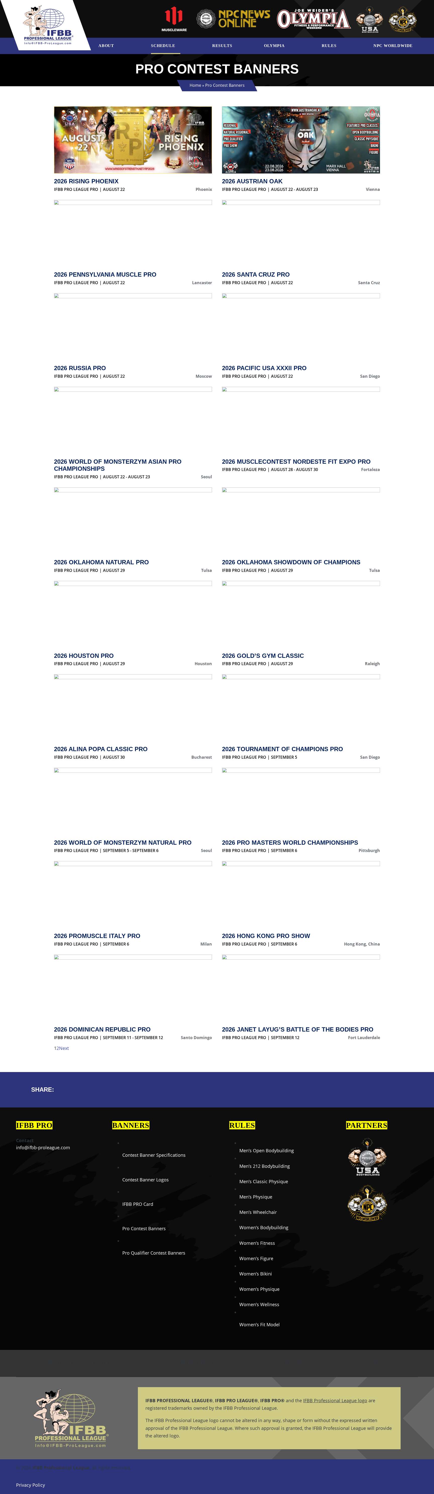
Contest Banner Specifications (154, 1155)
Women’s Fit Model (259, 1324)
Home (195, 85)
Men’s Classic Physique (263, 1181)
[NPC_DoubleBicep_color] (367, 1137)
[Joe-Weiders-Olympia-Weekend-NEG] (313, 10)
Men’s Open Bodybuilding (266, 1150)
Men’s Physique (255, 1197)
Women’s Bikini (255, 1274)
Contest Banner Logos (145, 1180)
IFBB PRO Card (137, 1204)
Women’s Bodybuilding (263, 1227)
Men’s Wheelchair (258, 1212)
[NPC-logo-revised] (233, 10)
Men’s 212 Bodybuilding (264, 1166)
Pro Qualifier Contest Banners (153, 1253)
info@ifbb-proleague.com (43, 1147)
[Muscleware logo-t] (174, 8)
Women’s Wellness (259, 1304)
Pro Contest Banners (144, 1228)
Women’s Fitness (257, 1243)
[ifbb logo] (48, 8)
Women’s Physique (259, 1289)
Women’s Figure (256, 1258)
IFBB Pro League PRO (76, 189)
